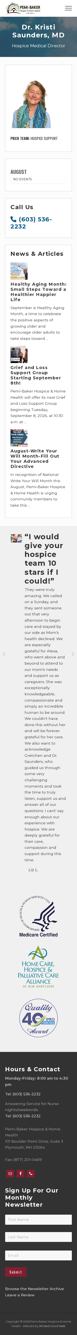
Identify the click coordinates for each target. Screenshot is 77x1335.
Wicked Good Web (52, 1326)
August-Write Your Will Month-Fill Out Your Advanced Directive (34, 458)
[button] (68, 8)
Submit (15, 1272)
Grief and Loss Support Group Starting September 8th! (35, 375)
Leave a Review (19, 1295)
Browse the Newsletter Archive (34, 1288)
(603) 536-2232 (31, 223)
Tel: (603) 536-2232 (23, 1094)
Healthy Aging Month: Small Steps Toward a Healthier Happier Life (38, 292)
